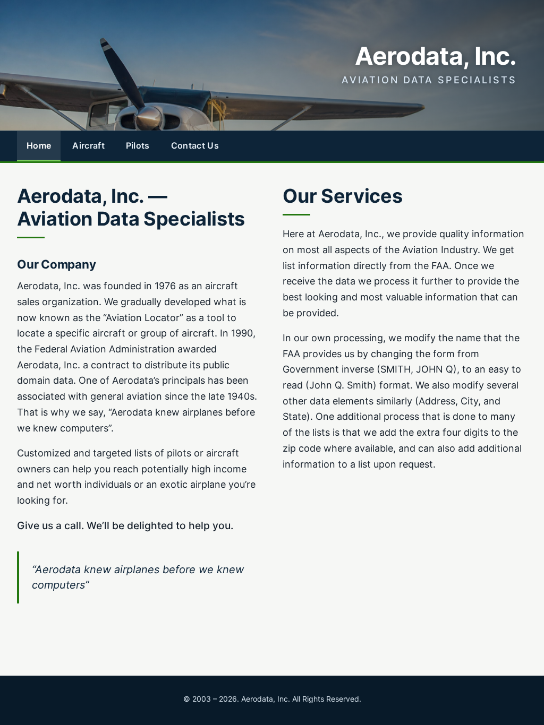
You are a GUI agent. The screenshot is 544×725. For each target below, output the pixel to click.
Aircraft (88, 145)
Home (39, 145)
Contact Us (195, 145)
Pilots (138, 145)
